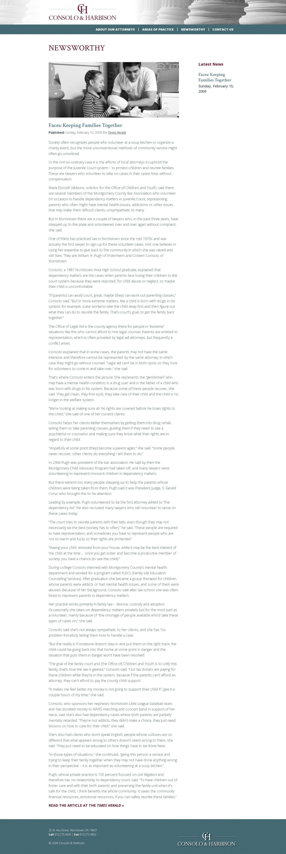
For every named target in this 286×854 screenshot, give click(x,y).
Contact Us (222, 29)
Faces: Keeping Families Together (214, 77)
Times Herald (117, 132)
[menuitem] (115, 29)
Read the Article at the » (86, 805)
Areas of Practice (158, 29)
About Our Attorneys (115, 29)
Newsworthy (193, 29)
